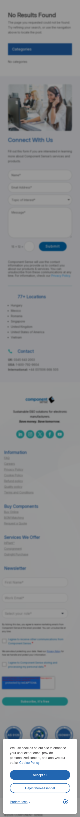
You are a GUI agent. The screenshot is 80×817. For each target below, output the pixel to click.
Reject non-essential (40, 788)
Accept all (40, 774)
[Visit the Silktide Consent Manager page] (65, 802)
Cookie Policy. (29, 762)
